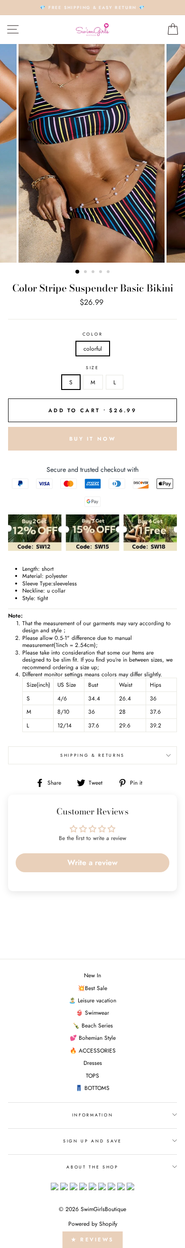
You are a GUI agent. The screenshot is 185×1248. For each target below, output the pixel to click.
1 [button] (77, 272)
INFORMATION (92, 1115)
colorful (92, 349)
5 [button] (109, 272)
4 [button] (101, 272)
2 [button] (86, 272)
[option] (92, 7)
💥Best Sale (92, 988)
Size (92, 368)
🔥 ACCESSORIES (93, 1050)
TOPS (92, 1075)
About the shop (92, 1167)
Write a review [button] (92, 862)
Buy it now (92, 439)
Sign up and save (92, 1141)
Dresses (92, 1063)
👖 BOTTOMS (92, 1088)
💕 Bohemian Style (93, 1038)
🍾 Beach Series (93, 1025)
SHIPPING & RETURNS (92, 755)
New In (92, 975)
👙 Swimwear (92, 1013)
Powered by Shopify (92, 1224)
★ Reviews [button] (92, 1239)
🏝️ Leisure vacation (92, 1000)
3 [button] (94, 272)
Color (92, 334)
